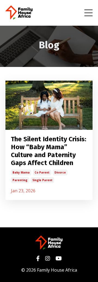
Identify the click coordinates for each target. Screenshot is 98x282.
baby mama (21, 172)
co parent (42, 172)
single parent (42, 180)
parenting (20, 180)
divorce (60, 172)
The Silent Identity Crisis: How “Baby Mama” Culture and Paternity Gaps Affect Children (48, 150)
